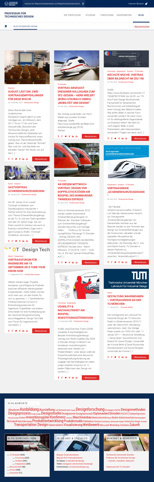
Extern (10, 184)
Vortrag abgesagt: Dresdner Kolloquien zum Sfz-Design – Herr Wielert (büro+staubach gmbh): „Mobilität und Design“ (76, 95)
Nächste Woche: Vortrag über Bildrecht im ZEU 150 (125, 76)
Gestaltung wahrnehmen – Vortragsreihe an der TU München (125, 299)
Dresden (114, 413)
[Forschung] (107, 14)
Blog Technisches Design (23, 23)
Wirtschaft (104, 425)
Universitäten (55, 425)
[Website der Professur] (24, 14)
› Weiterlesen (40, 158)
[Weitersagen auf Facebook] (9, 159)
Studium (11, 88)
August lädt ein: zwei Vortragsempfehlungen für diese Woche (25, 95)
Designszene (69, 413)
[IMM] (54, 3)
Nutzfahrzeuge (25, 421)
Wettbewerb (91, 424)
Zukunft (134, 424)
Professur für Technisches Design (120, 457)
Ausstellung (47, 409)
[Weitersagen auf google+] (13, 159)
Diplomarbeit (101, 413)
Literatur (69, 417)
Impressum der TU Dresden (118, 466)
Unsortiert (14, 472)
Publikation (88, 421)
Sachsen (98, 421)
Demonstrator (65, 410)
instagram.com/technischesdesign (78, 463)
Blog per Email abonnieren (68, 454)
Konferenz (58, 416)
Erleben (22, 417)
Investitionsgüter (37, 417)
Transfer (144, 421)
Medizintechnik (99, 417)
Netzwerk (12, 421)
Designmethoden (133, 409)
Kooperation (121, 71)
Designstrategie (36, 414)
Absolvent (13, 410)
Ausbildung (29, 409)
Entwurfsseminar (13, 418)
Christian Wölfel (127, 307)
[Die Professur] (72, 14)
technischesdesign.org (79, 466)
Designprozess (19, 413)
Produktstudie (73, 420)
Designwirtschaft (84, 413)
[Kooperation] (141, 14)
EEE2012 (125, 413)
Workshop (115, 425)
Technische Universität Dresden (120, 454)
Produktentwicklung (47, 420)
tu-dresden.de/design (75, 460)
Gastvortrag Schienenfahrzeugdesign (26, 189)
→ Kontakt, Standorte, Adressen (120, 460)
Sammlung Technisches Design (113, 421)
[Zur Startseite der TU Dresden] (14, 3)
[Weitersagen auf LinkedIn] (24, 159)
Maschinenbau (82, 417)
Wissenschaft (16, 466)
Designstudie (51, 413)
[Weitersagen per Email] (27, 159)
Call (56, 410)
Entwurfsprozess (137, 413)
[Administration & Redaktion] (138, 3)
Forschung (111, 71)
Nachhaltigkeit (140, 418)
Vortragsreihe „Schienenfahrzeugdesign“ (126, 191)
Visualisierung (73, 424)
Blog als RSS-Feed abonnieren (69, 457)
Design (73, 410)
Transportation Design (31, 424)
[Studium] (90, 14)
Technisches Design (31, 102)
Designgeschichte (112, 409)
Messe (109, 418)
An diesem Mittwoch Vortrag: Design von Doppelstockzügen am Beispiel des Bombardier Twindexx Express (75, 191)
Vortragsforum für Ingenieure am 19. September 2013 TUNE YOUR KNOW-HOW (26, 265)
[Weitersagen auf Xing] (20, 159)
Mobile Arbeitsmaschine (123, 417)
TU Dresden (62, 84)
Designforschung (90, 409)
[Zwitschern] (17, 159)
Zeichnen (124, 425)
